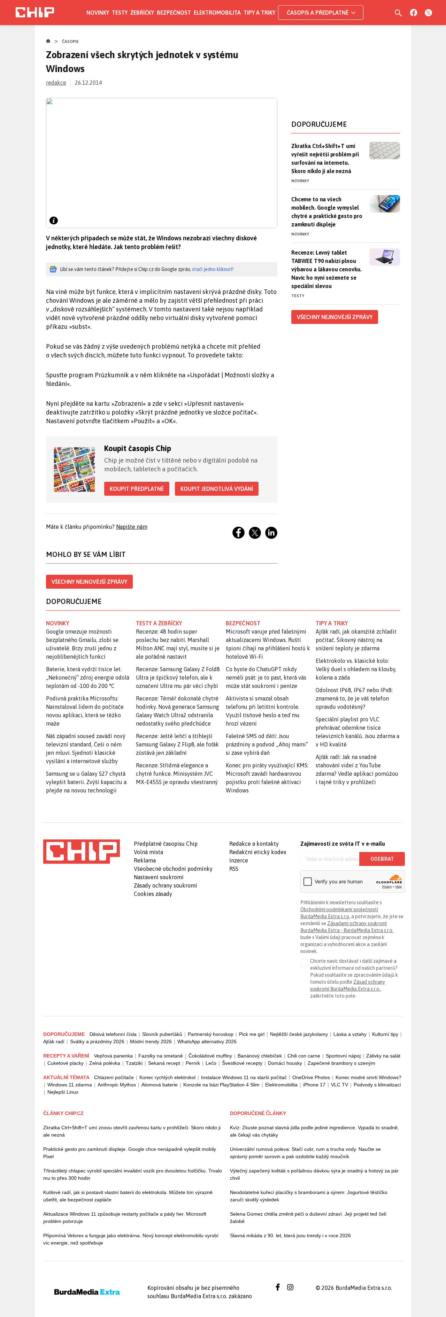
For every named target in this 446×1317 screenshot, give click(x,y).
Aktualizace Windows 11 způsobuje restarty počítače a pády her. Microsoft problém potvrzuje (124, 1217)
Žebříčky (142, 12)
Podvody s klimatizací (377, 1084)
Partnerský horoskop (210, 1034)
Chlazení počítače (114, 1077)
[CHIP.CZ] (35, 12)
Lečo (211, 1063)
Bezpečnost (174, 12)
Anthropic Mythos (117, 1084)
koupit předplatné (137, 489)
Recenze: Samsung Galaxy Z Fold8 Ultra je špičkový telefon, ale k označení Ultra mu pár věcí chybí (178, 677)
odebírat (382, 859)
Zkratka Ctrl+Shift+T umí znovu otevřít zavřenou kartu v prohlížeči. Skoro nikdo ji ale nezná (132, 1131)
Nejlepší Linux (62, 1092)
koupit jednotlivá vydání (216, 489)
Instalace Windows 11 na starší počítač (244, 1077)
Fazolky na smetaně (160, 1056)
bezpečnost (243, 623)
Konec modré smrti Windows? (368, 1077)
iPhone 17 (314, 1084)
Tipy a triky (259, 12)
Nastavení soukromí (159, 877)
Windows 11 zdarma (69, 1084)
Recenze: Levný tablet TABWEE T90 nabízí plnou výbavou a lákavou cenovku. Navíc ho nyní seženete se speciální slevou (326, 269)
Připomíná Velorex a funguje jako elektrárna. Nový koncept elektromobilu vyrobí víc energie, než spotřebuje (130, 1239)
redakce (56, 82)
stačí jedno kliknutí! (212, 269)
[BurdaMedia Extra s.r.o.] (81, 851)
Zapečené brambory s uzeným (341, 1063)
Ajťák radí (53, 1041)
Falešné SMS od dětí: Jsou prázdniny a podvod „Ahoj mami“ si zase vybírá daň (267, 744)
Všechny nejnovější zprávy (89, 582)
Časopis (70, 41)
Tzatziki (134, 1063)
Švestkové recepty (242, 1063)
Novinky (97, 12)
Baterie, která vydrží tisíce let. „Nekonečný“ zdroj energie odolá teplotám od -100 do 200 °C (87, 677)
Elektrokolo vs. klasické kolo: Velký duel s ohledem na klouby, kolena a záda (356, 669)
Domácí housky (285, 1063)
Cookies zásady (153, 894)
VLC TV (339, 1084)
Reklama (145, 860)
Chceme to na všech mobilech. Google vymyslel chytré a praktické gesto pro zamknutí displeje (326, 211)
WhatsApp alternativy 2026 (207, 1041)
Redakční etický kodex (257, 852)
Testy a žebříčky (159, 623)
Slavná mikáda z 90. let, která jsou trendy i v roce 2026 (290, 1235)
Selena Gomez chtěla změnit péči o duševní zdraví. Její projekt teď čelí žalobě (308, 1217)
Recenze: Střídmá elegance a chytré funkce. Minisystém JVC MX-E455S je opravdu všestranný (177, 773)
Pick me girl (251, 1034)
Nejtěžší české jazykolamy (299, 1034)
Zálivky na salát (383, 1056)
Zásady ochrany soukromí (165, 885)
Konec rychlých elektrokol (167, 1077)
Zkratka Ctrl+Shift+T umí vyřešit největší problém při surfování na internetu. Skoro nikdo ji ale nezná (325, 158)
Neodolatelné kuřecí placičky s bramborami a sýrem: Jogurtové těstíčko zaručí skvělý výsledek (308, 1196)
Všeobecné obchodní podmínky (173, 869)
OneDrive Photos (311, 1077)
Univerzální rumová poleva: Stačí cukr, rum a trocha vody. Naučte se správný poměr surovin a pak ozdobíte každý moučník (305, 1152)
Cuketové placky (65, 1063)
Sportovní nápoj (343, 1056)
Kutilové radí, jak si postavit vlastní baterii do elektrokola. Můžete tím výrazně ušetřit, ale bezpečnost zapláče (128, 1196)
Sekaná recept (164, 1063)
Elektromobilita (217, 12)
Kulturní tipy (385, 1034)
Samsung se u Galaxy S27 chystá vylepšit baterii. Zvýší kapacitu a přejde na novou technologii (86, 781)
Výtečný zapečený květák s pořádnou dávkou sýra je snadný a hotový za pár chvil (314, 1174)
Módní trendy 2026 (151, 1041)
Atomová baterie (159, 1084)
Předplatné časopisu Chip (166, 843)
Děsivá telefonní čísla (113, 1034)
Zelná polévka (104, 1063)
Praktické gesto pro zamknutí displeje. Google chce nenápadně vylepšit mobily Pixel (129, 1152)
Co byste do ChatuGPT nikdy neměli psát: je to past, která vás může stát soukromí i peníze (266, 677)
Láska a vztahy (350, 1034)
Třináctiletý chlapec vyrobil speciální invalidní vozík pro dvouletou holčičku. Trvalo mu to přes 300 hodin (132, 1174)
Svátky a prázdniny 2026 (97, 1041)
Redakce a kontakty (254, 843)
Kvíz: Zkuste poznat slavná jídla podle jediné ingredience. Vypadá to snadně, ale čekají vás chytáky (314, 1131)
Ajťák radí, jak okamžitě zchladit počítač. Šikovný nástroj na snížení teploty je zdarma (356, 639)
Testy (120, 12)
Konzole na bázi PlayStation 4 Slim (221, 1084)
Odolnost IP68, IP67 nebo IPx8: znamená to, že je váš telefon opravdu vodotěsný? (354, 698)
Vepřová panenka (113, 1056)
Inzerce (238, 860)
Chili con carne (303, 1056)
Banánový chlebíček (260, 1056)
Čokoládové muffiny (210, 1056)
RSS (233, 869)
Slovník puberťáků (162, 1034)
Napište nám (131, 527)
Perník (193, 1063)
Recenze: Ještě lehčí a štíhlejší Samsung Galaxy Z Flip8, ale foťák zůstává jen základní (177, 744)
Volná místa (148, 852)
